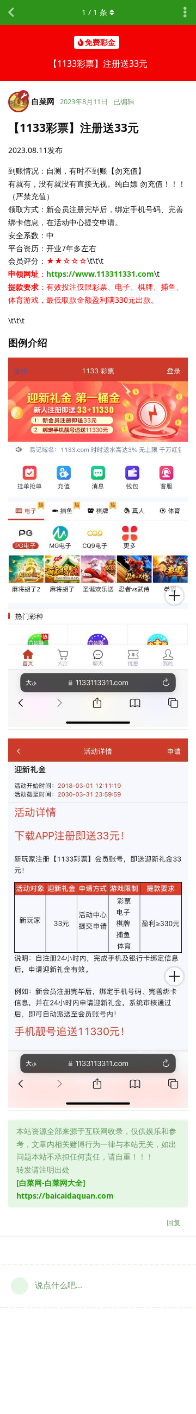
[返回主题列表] (11, 12)
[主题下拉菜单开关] (185, 12)
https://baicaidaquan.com (65, 1195)
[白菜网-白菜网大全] (50, 1182)
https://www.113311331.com (100, 274)
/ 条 (94, 12)
